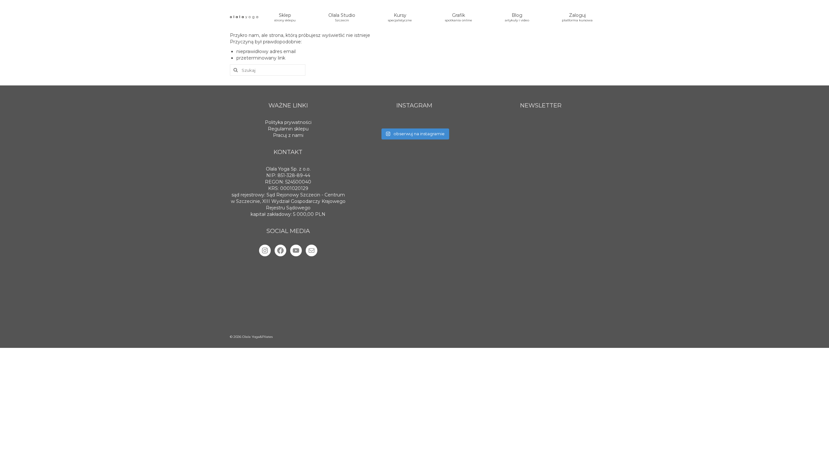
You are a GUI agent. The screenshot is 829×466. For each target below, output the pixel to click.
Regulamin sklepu (288, 129)
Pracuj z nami (288, 135)
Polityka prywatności (288, 122)
